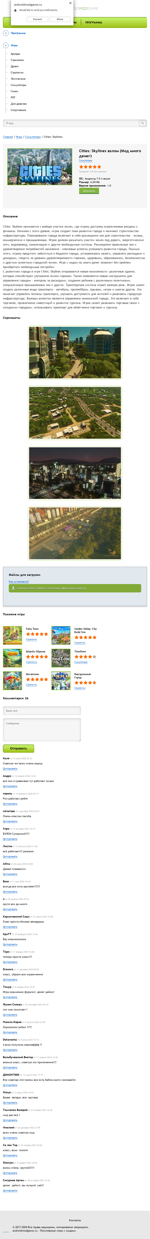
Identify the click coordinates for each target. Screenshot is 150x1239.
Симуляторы (85, 160)
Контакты (75, 1220)
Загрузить (89, 191)
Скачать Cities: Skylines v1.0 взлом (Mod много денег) (52, 588)
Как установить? (19, 581)
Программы (93, 22)
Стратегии (31, 639)
